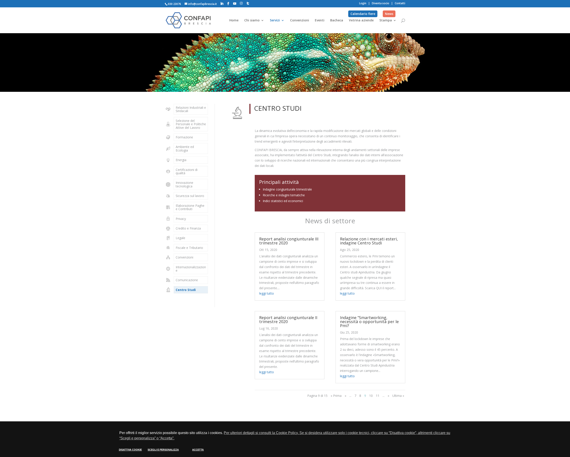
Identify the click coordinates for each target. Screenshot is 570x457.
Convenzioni (299, 20)
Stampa (385, 20)
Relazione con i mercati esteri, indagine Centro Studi (369, 241)
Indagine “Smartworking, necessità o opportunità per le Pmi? (369, 321)
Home (233, 20)
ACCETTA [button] (198, 449)
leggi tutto (266, 293)
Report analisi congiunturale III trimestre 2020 (288, 241)
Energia (181, 160)
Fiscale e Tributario (189, 248)
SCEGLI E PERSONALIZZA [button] (163, 449)
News (389, 14)
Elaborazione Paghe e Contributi (190, 207)
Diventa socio (380, 3)
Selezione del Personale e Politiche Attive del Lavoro (191, 124)
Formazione (184, 137)
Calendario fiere (362, 14)
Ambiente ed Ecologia (185, 148)
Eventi (319, 20)
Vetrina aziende (361, 20)
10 (371, 395)
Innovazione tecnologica (184, 184)
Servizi (275, 20)
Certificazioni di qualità (186, 171)
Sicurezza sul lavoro (190, 196)
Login (362, 3)
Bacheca (336, 20)
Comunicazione (187, 280)
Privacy (181, 219)
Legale (180, 238)
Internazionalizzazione (191, 269)
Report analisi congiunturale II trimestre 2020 (288, 319)
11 (377, 395)
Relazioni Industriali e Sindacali (191, 109)
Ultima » (398, 395)
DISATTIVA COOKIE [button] (130, 449)
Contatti (400, 3)
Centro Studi (186, 290)
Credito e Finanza (188, 228)
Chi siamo (252, 20)
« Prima (336, 395)
